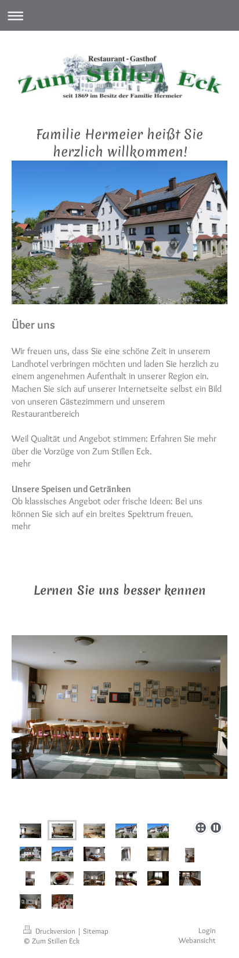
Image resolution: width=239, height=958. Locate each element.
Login (207, 930)
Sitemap (95, 931)
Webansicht (197, 940)
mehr (21, 463)
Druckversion (55, 931)
